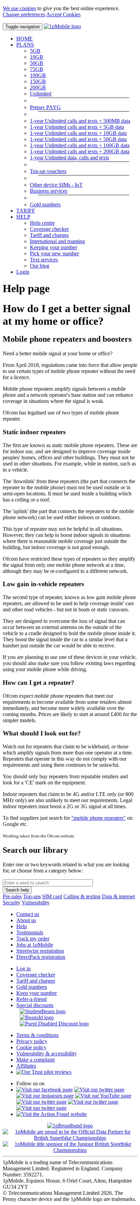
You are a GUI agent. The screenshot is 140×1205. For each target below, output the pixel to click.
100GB (38, 75)
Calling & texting (82, 896)
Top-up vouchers (48, 171)
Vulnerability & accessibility (46, 1053)
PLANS (25, 45)
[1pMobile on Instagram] (45, 1096)
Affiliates (26, 1066)
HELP (23, 217)
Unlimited (40, 94)
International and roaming (57, 241)
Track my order (32, 938)
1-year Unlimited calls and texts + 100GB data (79, 145)
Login (22, 272)
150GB (38, 81)
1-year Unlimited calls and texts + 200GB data (79, 151)
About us (26, 920)
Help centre (42, 223)
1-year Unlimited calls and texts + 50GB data (78, 139)
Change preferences (24, 14)
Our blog (39, 266)
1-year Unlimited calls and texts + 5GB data (77, 127)
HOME (24, 38)
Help (21, 926)
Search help (17, 890)
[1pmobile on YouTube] (103, 1096)
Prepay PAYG (45, 107)
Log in (23, 968)
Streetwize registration (40, 951)
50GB (36, 63)
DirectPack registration (40, 957)
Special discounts (34, 1005)
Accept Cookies (63, 14)
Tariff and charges (49, 235)
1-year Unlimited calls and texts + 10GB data (78, 133)
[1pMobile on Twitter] (99, 1089)
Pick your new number (54, 253)
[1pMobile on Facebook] (44, 1089)
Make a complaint (35, 1060)
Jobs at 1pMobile (34, 945)
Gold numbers (45, 204)
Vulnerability (36, 902)
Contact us (27, 914)
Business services (48, 191)
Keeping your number (53, 247)
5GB (35, 51)
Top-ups (32, 896)
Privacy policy (31, 1041)
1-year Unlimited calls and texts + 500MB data (80, 121)
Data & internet (118, 896)
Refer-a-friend (31, 999)
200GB (38, 87)
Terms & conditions (37, 1035)
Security (11, 902)
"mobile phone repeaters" (98, 818)
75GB (36, 69)
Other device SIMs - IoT (56, 185)
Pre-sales (12, 896)
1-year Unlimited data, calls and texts (69, 157)
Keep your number (36, 993)
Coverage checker (49, 229)
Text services (44, 259)
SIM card (52, 896)
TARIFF (25, 211)
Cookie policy (31, 1047)
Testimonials (29, 932)
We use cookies (19, 8)
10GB (36, 57)
